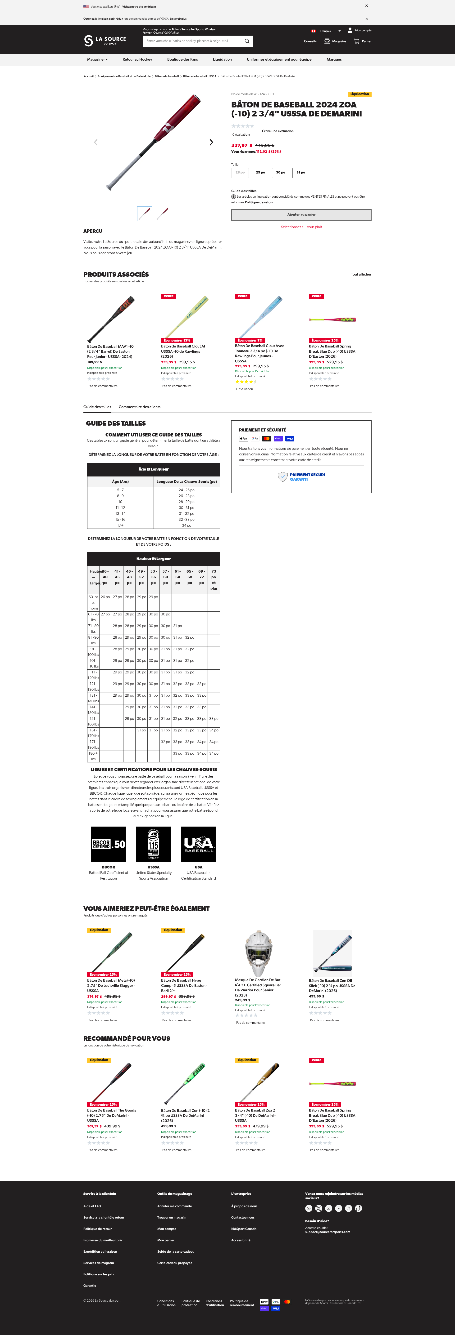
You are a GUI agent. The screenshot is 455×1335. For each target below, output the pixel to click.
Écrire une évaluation (278, 131)
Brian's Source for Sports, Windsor (194, 29)
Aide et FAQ (92, 1206)
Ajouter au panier (301, 215)
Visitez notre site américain (139, 6)
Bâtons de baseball (167, 76)
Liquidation (222, 59)
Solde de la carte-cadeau (175, 1251)
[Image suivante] (211, 142)
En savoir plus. (178, 18)
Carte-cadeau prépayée (174, 1263)
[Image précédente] (95, 142)
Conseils (310, 41)
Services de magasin (98, 1263)
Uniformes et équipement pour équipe (279, 59)
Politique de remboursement (242, 1303)
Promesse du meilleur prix (103, 1240)
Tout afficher (361, 274)
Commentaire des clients (139, 407)
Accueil (89, 76)
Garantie (89, 1285)
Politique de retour (259, 202)
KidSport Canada (243, 1229)
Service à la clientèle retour (103, 1217)
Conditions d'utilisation (166, 1303)
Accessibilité (240, 1240)
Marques (334, 59)
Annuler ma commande (174, 1206)
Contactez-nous (243, 1217)
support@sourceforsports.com (327, 1232)
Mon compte (166, 1229)
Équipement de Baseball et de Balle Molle (124, 76)
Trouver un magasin (171, 1217)
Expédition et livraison (100, 1251)
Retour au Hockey (137, 59)
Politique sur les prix (98, 1274)
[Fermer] (366, 6)
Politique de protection (191, 1303)
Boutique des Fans (182, 59)
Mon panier (165, 1240)
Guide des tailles (243, 191)
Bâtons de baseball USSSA (200, 76)
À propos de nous (244, 1206)
